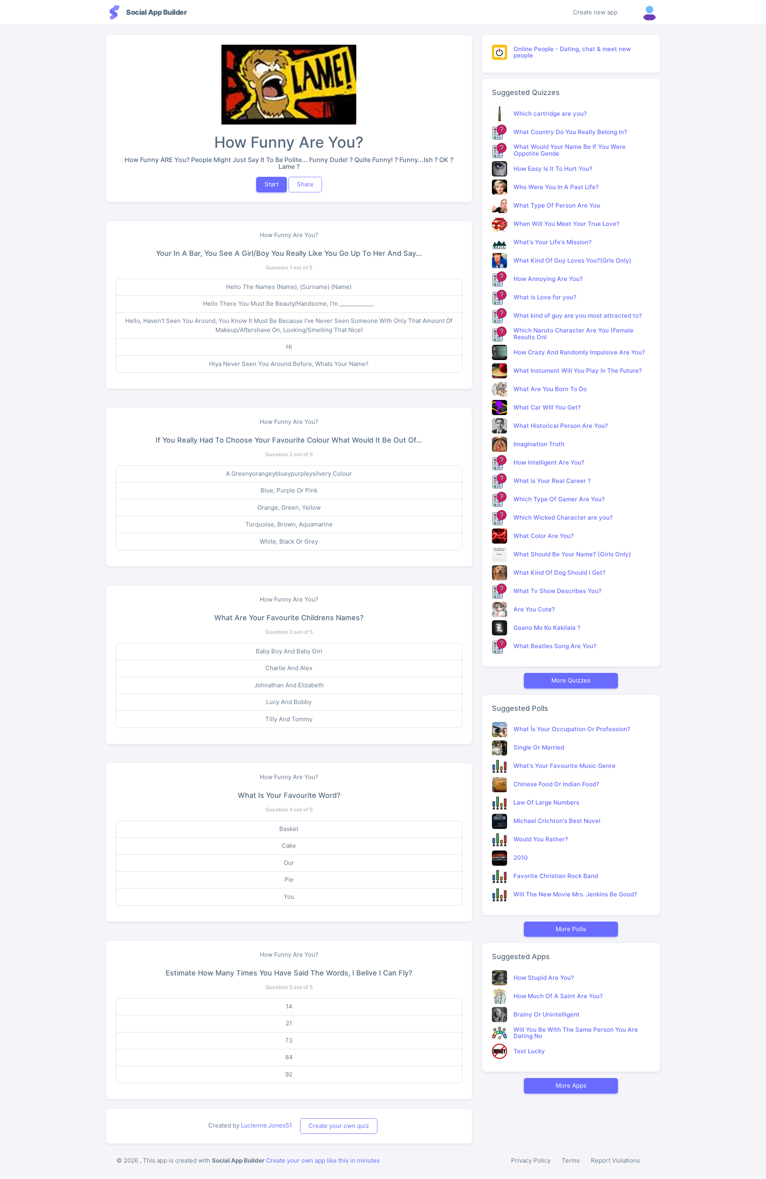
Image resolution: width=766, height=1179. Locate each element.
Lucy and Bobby (289, 702)
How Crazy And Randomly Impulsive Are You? (579, 352)
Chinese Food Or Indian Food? (556, 784)
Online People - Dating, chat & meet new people (572, 52)
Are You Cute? (534, 609)
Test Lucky (529, 1051)
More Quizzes (570, 680)
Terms (571, 1160)
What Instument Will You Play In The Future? (577, 370)
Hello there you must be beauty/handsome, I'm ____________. (289, 303)
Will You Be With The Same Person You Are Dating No (575, 1033)
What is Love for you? (544, 297)
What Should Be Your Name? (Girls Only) (572, 554)
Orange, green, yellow (289, 507)
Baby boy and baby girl (289, 651)
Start (271, 184)
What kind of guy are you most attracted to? (577, 315)
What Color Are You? (543, 536)
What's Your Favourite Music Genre (564, 766)
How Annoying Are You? (548, 279)
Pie (289, 879)
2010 (520, 857)
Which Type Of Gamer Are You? (559, 499)
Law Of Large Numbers (546, 802)
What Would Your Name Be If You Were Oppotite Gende (569, 150)
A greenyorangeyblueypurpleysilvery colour (289, 473)
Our (289, 862)
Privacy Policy (531, 1160)
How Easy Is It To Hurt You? (552, 168)
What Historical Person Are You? (560, 425)
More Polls (571, 929)
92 (288, 1074)
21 (289, 1023)
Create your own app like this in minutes (323, 1160)
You (289, 896)
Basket (288, 829)
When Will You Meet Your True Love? (566, 223)
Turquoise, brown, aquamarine (289, 524)
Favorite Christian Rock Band (555, 876)
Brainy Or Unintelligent (546, 1014)
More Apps (571, 1085)
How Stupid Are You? (543, 977)
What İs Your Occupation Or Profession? (571, 729)
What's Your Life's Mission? (552, 242)
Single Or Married (538, 747)
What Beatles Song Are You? (554, 646)
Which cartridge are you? (550, 113)
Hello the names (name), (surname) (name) (288, 287)
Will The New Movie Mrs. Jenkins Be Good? (575, 894)
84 (289, 1057)
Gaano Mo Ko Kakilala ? (546, 627)
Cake (289, 845)
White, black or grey (289, 541)
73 (289, 1040)
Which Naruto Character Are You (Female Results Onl (573, 333)
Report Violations (615, 1160)
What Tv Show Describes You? (557, 591)
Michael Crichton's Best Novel (556, 821)
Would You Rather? (540, 839)
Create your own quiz (338, 1126)
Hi (289, 346)
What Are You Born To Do (550, 389)
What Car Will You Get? (547, 407)
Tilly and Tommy (288, 719)
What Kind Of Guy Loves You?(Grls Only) (572, 260)
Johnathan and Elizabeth (289, 685)
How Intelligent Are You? (548, 462)
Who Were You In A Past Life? (556, 187)
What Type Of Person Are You (556, 205)
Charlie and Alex (288, 668)
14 (289, 1006)
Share (305, 184)
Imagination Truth (539, 444)
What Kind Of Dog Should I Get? (559, 572)
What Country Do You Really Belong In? (570, 132)
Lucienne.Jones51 (266, 1125)
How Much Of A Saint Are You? (558, 996)
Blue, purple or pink (289, 490)
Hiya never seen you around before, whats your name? (289, 364)
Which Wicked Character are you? (563, 517)
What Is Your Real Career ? (552, 481)
